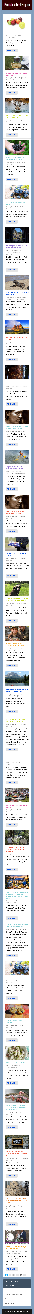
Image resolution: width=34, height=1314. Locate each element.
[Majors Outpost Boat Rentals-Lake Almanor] (17, 457)
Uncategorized (9, 764)
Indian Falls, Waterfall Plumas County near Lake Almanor (15, 849)
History (24, 431)
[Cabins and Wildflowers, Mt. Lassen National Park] (17, 678)
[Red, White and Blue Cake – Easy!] (17, 192)
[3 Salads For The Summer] (17, 1053)
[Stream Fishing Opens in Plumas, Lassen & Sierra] (17, 633)
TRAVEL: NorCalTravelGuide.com (14, 252)
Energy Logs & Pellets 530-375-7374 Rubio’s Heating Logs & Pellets (17, 1200)
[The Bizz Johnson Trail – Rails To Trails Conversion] (17, 235)
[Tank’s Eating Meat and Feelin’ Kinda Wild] (17, 282)
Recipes (23, 162)
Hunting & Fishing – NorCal (13, 1294)
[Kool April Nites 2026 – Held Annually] (17, 795)
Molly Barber (14, 250)
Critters (23, 120)
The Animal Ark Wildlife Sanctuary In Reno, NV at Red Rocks (17, 1153)
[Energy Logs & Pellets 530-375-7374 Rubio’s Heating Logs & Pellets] (17, 1188)
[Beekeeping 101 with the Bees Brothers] (17, 63)
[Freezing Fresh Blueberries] (17, 968)
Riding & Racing (10, 1303)
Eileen (12, 35)
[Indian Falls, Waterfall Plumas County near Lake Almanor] (17, 837)
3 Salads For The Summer (15, 1063)
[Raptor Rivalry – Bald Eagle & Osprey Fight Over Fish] (17, 105)
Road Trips (25, 342)
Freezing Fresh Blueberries (16, 978)
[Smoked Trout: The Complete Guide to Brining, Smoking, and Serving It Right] (17, 1096)
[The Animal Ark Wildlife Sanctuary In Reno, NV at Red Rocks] (17, 1142)
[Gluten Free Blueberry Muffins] (17, 1011)
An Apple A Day (11, 33)
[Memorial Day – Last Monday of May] (17, 544)
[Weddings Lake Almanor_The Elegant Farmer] (17, 1237)
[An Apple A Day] (17, 23)
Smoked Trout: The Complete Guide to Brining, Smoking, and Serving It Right (16, 1107)
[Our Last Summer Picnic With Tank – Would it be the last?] (17, 588)
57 (21, 1275)
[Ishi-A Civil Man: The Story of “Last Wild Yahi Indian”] (17, 417)
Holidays (24, 558)
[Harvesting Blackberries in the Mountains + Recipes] (17, 147)
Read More (11, 50)
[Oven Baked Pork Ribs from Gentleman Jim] (17, 372)
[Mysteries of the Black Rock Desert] (17, 327)
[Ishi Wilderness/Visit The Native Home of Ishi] (17, 502)
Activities (24, 810)
